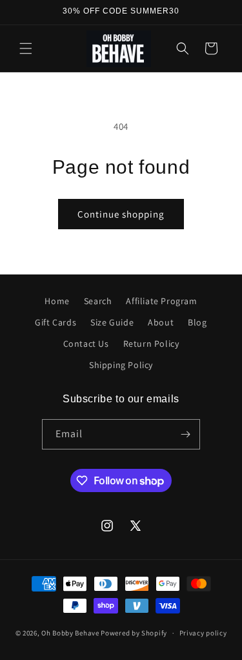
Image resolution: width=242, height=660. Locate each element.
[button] (26, 48)
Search (98, 301)
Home (57, 301)
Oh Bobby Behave (70, 632)
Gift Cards (55, 322)
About (161, 322)
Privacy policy (203, 632)
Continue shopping (121, 214)
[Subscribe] (185, 434)
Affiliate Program (161, 301)
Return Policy (151, 343)
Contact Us (86, 343)
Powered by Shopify (134, 632)
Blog (197, 322)
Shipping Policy (121, 365)
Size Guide (112, 322)
